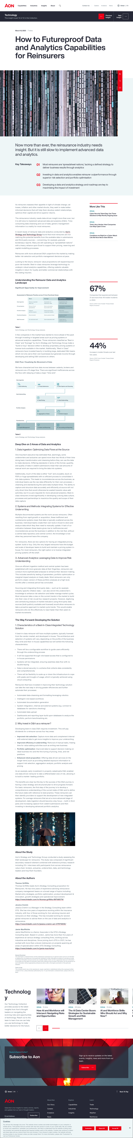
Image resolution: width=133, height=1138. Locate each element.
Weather (93, 1113)
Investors (104, 6)
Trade (92, 1104)
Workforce (93, 1117)
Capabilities (22, 5)
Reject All (102, 1128)
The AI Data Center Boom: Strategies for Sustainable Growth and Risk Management (82, 1014)
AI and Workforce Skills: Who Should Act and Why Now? (113, 1013)
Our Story (51, 1104)
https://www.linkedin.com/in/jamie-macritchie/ (35, 948)
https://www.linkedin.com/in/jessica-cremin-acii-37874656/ (40, 924)
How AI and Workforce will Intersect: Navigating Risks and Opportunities (50, 1013)
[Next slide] (45, 1028)
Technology (11, 15)
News (111, 6)
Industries (33, 5)
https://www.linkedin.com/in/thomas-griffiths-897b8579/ (39, 899)
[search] (60, 5)
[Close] (130, 1128)
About (53, 5)
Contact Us (85, 6)
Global (124, 6)
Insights (44, 5)
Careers (96, 6)
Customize (88, 1128)
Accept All (115, 1128)
